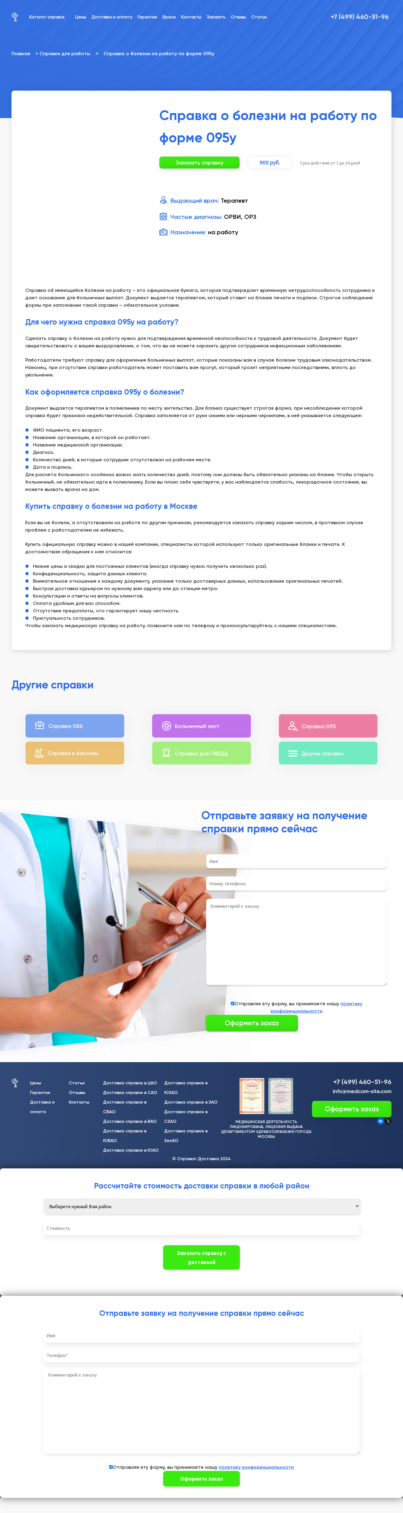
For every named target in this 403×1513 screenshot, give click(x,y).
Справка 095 (319, 726)
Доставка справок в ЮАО (130, 1150)
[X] (388, 1121)
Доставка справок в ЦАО (130, 1082)
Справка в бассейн (73, 753)
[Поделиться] (19, 1503)
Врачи (169, 16)
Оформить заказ (352, 1109)
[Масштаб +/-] (46, 1503)
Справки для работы (64, 54)
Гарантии (147, 16)
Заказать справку (199, 162)
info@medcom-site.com (362, 1091)
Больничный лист (197, 726)
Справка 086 (65, 726)
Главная (21, 54)
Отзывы (238, 16)
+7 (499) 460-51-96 (360, 17)
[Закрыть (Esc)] (6, 1503)
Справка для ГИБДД (201, 753)
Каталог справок (47, 16)
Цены (80, 16)
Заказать (216, 16)
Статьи (259, 16)
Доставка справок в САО (130, 1092)
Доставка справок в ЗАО (190, 1102)
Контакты (191, 16)
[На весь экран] (33, 1503)
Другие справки (323, 753)
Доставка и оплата (112, 16)
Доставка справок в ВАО (130, 1121)
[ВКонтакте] (380, 1121)
